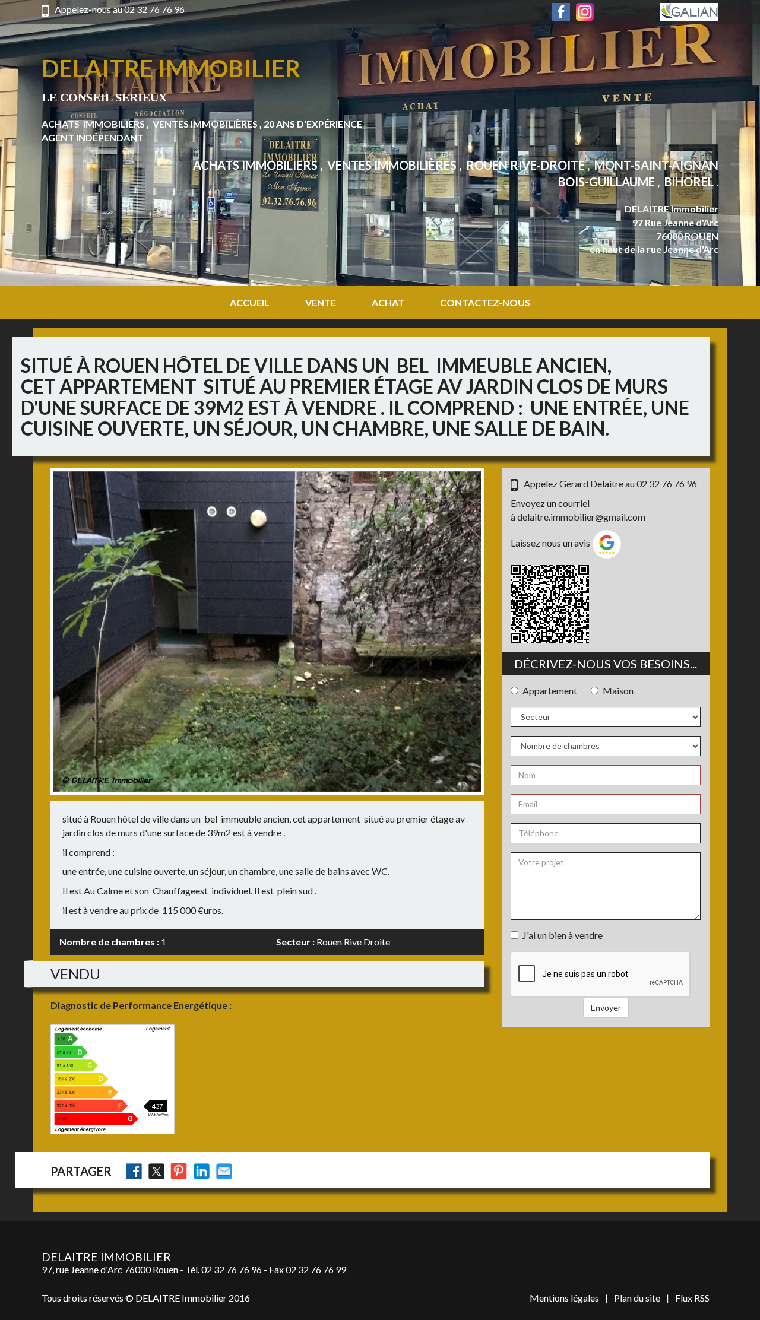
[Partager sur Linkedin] (201, 1171)
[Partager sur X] (156, 1171)
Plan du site (637, 1297)
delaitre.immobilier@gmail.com (581, 516)
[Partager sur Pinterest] (179, 1171)
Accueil (250, 302)
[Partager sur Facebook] (134, 1171)
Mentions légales (564, 1297)
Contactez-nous (485, 302)
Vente (320, 302)
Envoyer (606, 1007)
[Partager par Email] (224, 1171)
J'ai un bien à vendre (562, 935)
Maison (618, 690)
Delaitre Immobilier (171, 68)
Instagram (585, 12)
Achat (388, 302)
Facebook (561, 12)
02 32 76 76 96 (154, 9)
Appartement (549, 690)
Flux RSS (692, 1297)
